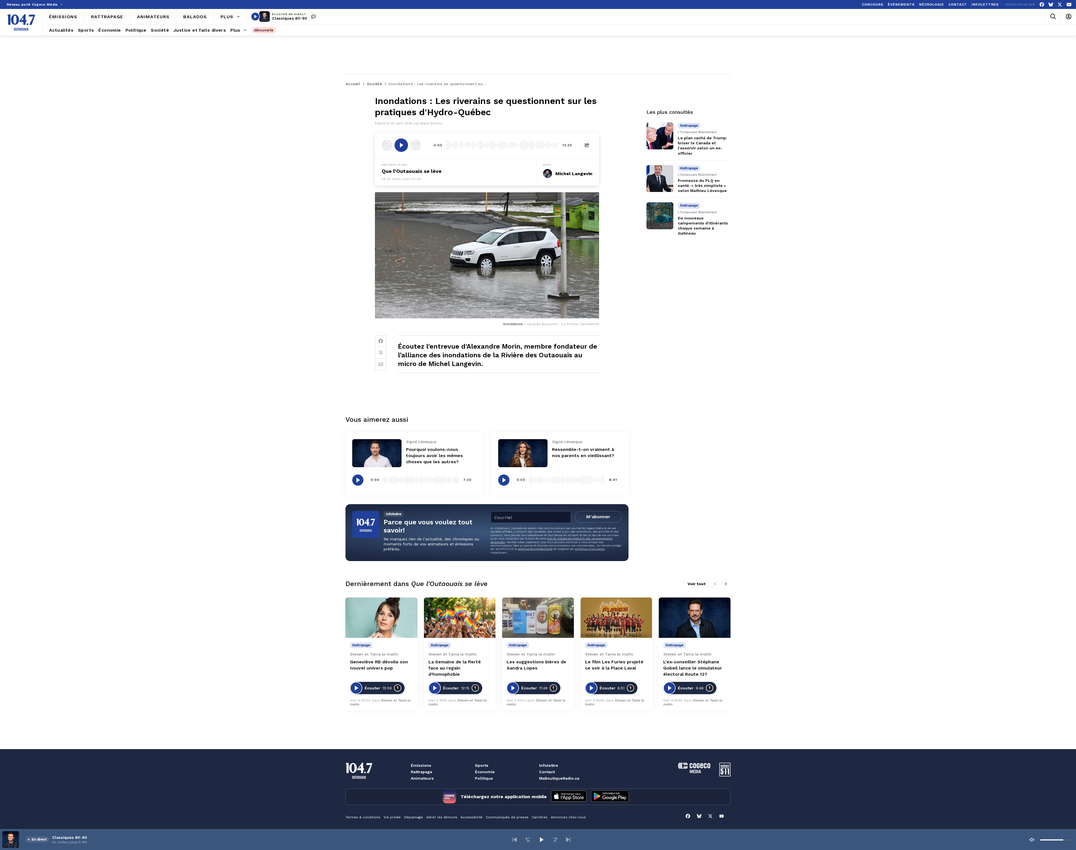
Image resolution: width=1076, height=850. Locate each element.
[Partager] (587, 145)
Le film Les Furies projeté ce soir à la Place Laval (614, 665)
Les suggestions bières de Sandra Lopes (536, 665)
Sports (481, 765)
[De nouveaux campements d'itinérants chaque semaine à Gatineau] (659, 215)
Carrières (540, 817)
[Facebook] (1042, 4)
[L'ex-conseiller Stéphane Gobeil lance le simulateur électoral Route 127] (695, 617)
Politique (484, 778)
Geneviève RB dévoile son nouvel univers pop (379, 665)
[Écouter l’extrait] (401, 145)
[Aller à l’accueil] (21, 22)
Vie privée (392, 817)
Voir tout (697, 584)
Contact (547, 772)
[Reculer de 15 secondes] (387, 145)
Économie (485, 772)
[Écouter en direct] (255, 16)
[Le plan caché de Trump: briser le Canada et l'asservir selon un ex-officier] (659, 135)
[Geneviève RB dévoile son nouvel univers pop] (381, 617)
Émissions (421, 765)
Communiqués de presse (507, 817)
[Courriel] (381, 364)
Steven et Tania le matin (457, 702)
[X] (1060, 4)
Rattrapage (421, 772)
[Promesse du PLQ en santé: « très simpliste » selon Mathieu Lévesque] (659, 178)
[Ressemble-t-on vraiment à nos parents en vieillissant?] (523, 453)
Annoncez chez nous (568, 817)
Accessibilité (472, 817)
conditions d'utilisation (590, 548)
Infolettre (548, 765)
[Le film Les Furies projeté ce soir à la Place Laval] (616, 617)
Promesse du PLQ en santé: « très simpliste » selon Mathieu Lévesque (702, 185)
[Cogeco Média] (694, 771)
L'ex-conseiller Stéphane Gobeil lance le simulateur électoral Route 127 (692, 668)
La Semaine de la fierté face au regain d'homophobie (454, 668)
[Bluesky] (1051, 4)
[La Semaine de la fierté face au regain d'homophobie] (460, 617)
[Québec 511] (725, 775)
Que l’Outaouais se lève (412, 171)
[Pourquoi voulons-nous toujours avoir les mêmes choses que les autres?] (377, 453)
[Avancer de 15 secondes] (415, 145)
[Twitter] (381, 353)
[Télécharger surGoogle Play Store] (610, 797)
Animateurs (422, 778)
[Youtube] (1069, 4)
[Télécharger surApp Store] (568, 797)
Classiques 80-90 (289, 18)
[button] (514, 839)
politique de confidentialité (535, 548)
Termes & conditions (362, 817)
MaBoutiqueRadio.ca (559, 778)
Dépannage (413, 817)
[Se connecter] (1068, 16)
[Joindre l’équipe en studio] (313, 16)
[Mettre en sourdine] (1032, 840)
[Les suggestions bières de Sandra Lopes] (538, 617)
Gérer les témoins (441, 817)
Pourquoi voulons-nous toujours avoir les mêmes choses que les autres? (434, 455)
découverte (263, 30)
